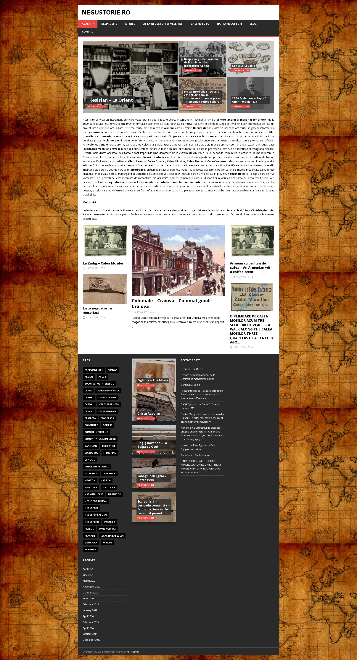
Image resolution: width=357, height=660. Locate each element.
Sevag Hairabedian (112, 535)
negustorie (92, 522)
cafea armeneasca (108, 390)
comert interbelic (96, 432)
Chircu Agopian (148, 414)
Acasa (86, 23)
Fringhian (109, 452)
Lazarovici (109, 473)
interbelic (91, 473)
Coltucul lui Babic (243, 65)
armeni (89, 376)
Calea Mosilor (107, 411)
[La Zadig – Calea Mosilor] (105, 257)
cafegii (89, 397)
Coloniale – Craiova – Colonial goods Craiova (172, 303)
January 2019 (90, 610)
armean (113, 369)
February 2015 (91, 622)
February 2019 (91, 604)
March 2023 (89, 580)
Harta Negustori (229, 23)
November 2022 (91, 586)
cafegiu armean (109, 404)
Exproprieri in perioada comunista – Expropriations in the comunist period (153, 507)
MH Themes (133, 651)
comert (107, 425)
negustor (114, 494)
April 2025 (88, 569)
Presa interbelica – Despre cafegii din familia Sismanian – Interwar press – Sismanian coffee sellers (202, 97)
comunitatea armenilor (100, 438)
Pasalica (109, 522)
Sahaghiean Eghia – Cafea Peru (151, 478)
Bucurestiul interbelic (99, 383)
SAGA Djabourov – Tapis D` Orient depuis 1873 (249, 99)
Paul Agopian (107, 528)
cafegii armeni (107, 397)
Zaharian (90, 549)
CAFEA (88, 390)
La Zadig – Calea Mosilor (103, 263)
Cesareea (90, 418)
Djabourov (91, 452)
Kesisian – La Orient (111, 100)
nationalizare (94, 494)
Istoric (130, 23)
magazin (90, 480)
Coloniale (91, 425)
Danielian (91, 446)
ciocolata (107, 418)
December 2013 (91, 639)
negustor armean (96, 501)
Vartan (107, 542)
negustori (91, 508)
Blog (253, 23)
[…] (134, 326)
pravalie (90, 535)
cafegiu (89, 404)
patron (89, 528)
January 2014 (90, 633)
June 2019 (88, 598)
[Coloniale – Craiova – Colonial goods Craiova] (178, 293)
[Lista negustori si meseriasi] (105, 302)
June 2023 (88, 575)
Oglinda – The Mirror (152, 380)
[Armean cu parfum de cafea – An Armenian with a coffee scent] (252, 257)
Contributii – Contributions (195, 455)
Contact (88, 31)
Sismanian (91, 542)
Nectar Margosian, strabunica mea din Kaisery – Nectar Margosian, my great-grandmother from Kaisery (202, 418)
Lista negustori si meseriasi (163, 23)
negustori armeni (96, 515)
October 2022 (90, 592)
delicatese (108, 446)
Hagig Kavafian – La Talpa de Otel (152, 445)
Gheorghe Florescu (97, 466)
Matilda (105, 480)
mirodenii (108, 487)
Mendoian (91, 487)
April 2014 (88, 628)
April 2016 (88, 616)
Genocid (90, 459)
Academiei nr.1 (94, 369)
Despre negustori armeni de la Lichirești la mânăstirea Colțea (201, 62)
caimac (89, 411)
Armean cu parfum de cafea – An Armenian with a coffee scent (251, 267)
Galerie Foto (200, 23)
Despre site (109, 23)
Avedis (103, 376)
